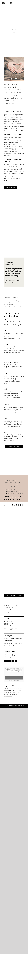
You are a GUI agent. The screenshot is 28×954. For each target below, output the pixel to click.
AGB (23, 705)
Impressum (15, 705)
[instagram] (7, 661)
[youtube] (10, 661)
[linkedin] (13, 661)
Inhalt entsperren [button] (14, 678)
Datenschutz (20, 705)
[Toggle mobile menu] (25, 2)
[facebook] (5, 661)
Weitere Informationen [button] (14, 680)
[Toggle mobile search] (23, 2)
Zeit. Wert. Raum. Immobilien (20, 530)
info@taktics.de (12, 630)
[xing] (16, 661)
